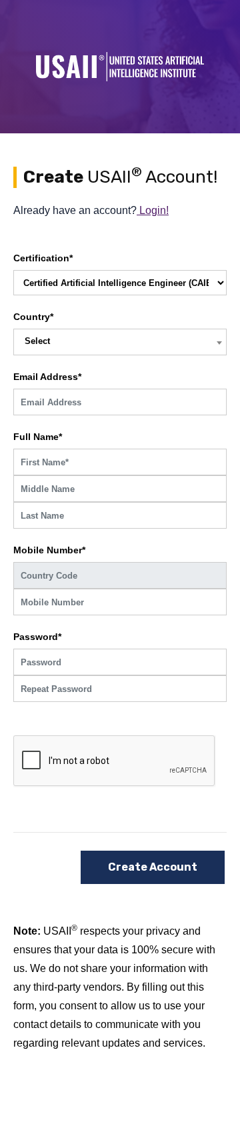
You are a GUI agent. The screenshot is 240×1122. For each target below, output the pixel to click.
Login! (153, 210)
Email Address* (47, 376)
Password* (37, 636)
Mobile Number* (49, 550)
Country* (33, 316)
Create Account (152, 867)
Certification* (43, 258)
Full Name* (37, 436)
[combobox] (120, 342)
